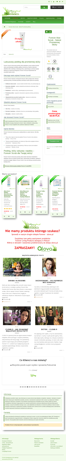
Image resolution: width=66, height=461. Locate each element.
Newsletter (37, 446)
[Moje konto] (54, 1)
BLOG (17, 278)
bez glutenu (54, 63)
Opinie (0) (11, 54)
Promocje (52, 444)
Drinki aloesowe (17, 281)
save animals (50, 78)
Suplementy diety (50, 18)
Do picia (42, 18)
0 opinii (56, 146)
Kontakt (52, 441)
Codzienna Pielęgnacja (10, 21)
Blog (34, 21)
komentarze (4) (39, 297)
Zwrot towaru (53, 442)
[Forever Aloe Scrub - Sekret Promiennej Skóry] (22, 40)
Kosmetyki (20, 21)
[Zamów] (62, 1)
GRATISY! (23, 18)
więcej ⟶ (29, 301)
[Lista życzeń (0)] (57, 1)
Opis (4, 54)
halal (53, 71)
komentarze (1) (6, 301)
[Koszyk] (60, 1)
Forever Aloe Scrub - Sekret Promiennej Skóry (20, 27)
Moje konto (37, 441)
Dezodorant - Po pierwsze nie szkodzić (49, 281)
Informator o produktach (56, 446)
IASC (58, 71)
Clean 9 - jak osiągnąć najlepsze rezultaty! (17, 330)
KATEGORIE (7, 18)
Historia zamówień (38, 442)
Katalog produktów (55, 448)
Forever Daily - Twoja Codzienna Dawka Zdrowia (41, 194)
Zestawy (59, 18)
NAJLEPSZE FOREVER (32, 18)
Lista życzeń (37, 444)
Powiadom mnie (54, 141)
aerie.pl (16, 457)
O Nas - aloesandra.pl (7, 442)
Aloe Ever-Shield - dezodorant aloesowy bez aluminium (8, 194)
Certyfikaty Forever (6, 451)
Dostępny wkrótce (54, 137)
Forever (49, 63)
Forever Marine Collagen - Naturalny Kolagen (57, 193)
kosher (49, 71)
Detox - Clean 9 (49, 329)
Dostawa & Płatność (7, 441)
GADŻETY (28, 21)
